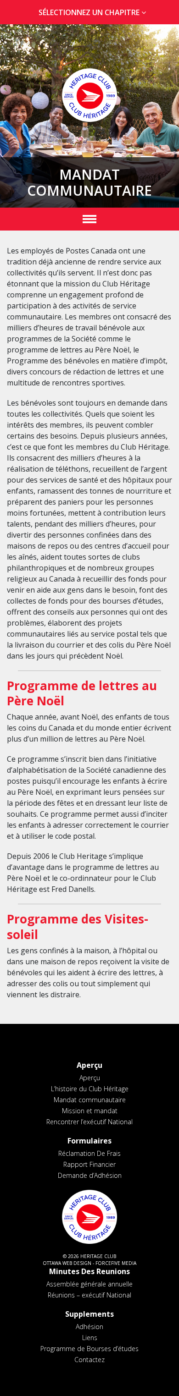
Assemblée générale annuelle (89, 1284)
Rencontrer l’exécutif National (89, 1121)
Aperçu (89, 1077)
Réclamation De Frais (89, 1153)
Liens (89, 1337)
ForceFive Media (115, 1263)
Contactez (89, 1359)
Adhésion (89, 1326)
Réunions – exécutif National (89, 1295)
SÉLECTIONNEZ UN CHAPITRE (90, 12)
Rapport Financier (89, 1164)
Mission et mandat (89, 1110)
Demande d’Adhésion (90, 1175)
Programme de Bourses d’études (89, 1348)
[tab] (89, 12)
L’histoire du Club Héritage (90, 1088)
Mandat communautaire (90, 1099)
